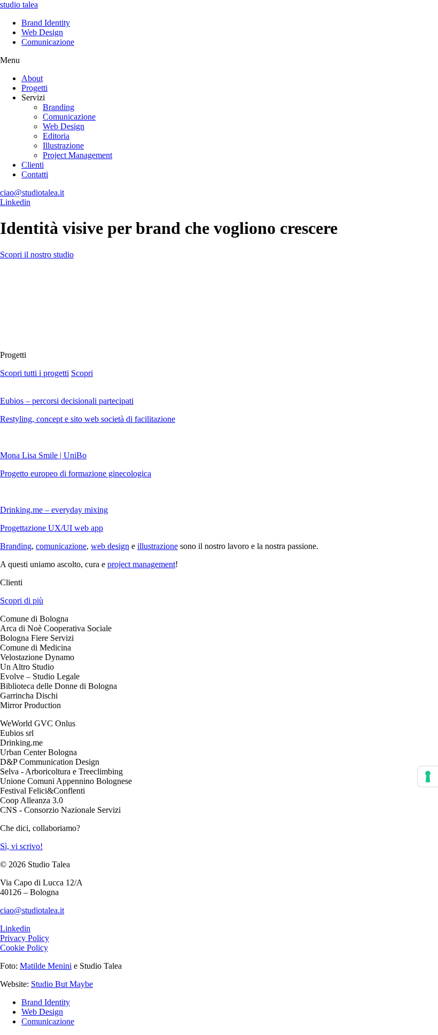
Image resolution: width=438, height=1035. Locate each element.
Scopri (82, 373)
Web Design (42, 32)
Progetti (34, 87)
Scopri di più (21, 600)
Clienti (32, 164)
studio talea (19, 4)
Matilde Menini (46, 965)
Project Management (77, 155)
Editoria (56, 135)
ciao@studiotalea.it (32, 192)
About (32, 78)
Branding (58, 107)
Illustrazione (63, 145)
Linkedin (15, 202)
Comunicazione (47, 41)
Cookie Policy (24, 947)
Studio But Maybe (62, 984)
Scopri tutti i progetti (34, 373)
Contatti (34, 174)
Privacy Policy (24, 938)
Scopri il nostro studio (37, 254)
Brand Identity (45, 22)
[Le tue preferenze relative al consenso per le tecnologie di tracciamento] (428, 776)
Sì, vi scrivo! (21, 846)
